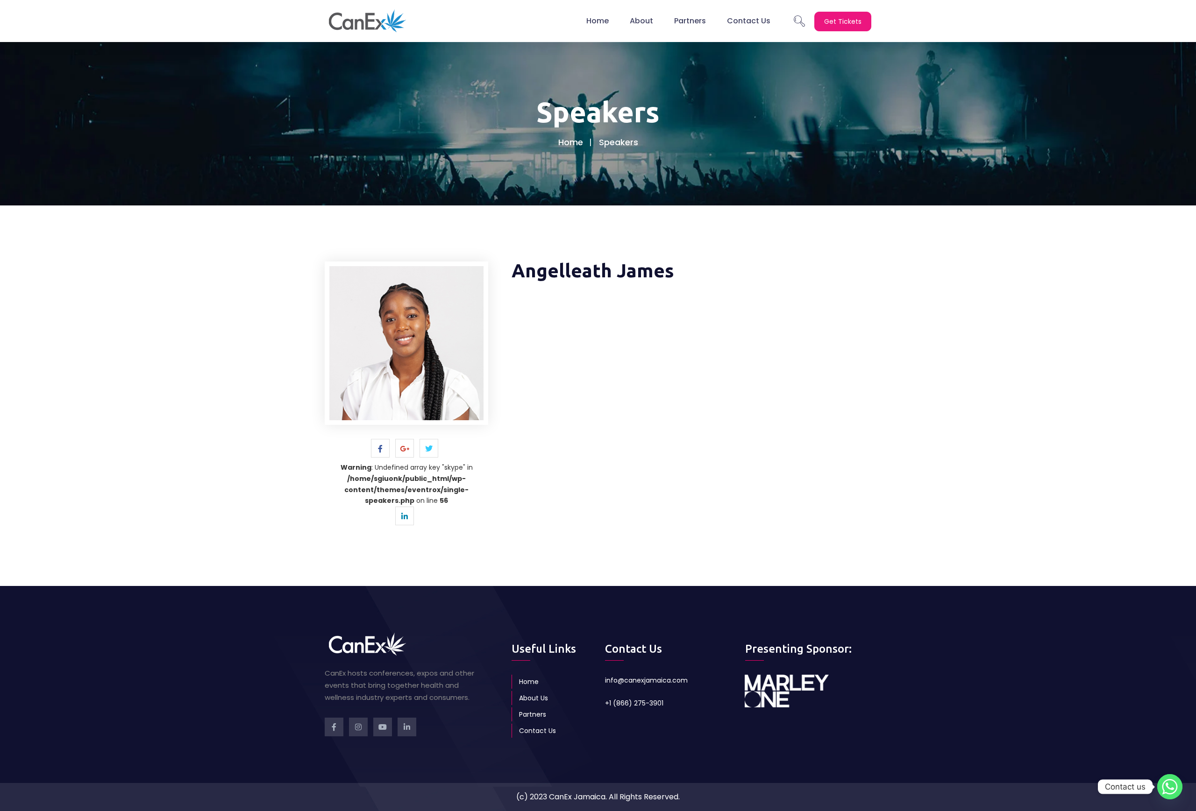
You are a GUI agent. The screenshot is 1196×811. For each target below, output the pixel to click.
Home (597, 20)
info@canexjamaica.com (646, 680)
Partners (690, 20)
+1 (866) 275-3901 (634, 703)
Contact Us (748, 20)
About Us (533, 698)
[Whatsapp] (1169, 786)
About (641, 20)
